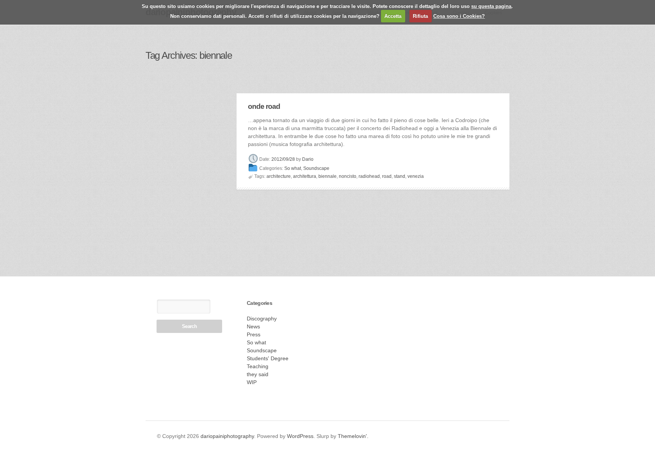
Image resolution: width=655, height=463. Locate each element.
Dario (307, 159)
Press (253, 334)
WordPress (300, 436)
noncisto (347, 176)
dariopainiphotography (227, 436)
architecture (278, 176)
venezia (415, 176)
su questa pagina (491, 6)
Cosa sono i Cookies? (459, 16)
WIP (252, 382)
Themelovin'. (353, 436)
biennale (327, 176)
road (387, 176)
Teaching (257, 366)
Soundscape (316, 168)
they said (257, 374)
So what (292, 168)
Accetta (392, 16)
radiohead (369, 176)
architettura (304, 176)
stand (399, 176)
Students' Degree (267, 358)
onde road (264, 106)
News (253, 326)
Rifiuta (420, 16)
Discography (262, 318)
